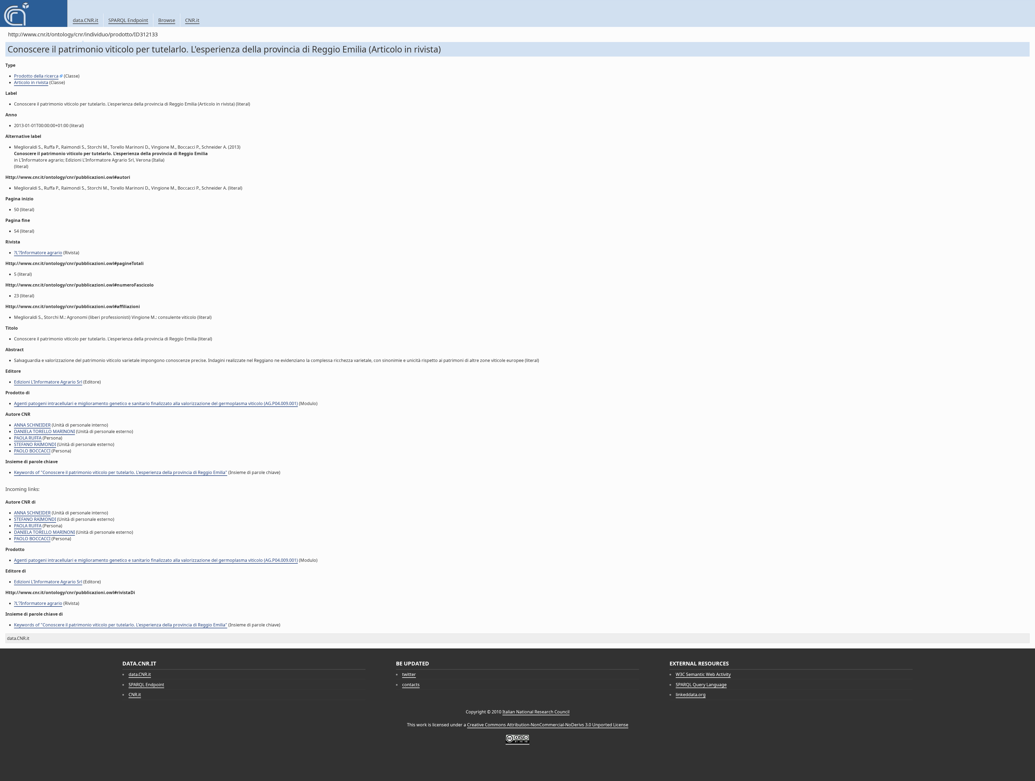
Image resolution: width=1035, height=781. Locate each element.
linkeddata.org (691, 695)
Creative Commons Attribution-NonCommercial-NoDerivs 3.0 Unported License (547, 725)
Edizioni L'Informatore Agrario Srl (48, 382)
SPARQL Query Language (701, 685)
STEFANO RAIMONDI (35, 444)
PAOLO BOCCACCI (32, 451)
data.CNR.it (85, 20)
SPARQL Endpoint (128, 20)
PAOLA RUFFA (28, 438)
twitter (409, 674)
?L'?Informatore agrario (38, 253)
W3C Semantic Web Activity (703, 674)
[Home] (33, 13)
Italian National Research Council (536, 712)
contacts (411, 685)
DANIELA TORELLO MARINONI (44, 431)
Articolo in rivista (31, 82)
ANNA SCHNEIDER (32, 425)
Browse (166, 20)
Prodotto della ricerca (36, 76)
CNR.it (192, 20)
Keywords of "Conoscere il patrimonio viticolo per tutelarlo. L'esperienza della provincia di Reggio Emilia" (120, 472)
